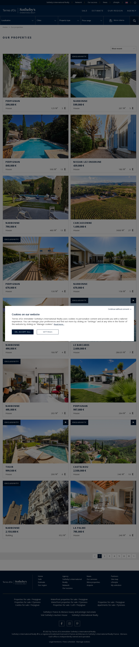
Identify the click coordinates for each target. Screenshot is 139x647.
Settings (47, 332)
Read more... (59, 324)
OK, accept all (23, 332)
